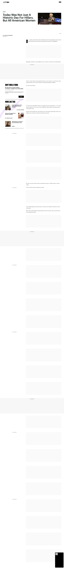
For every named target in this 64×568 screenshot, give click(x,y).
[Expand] (56, 553)
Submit (21, 96)
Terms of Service (20, 92)
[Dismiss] (62, 553)
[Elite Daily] (6, 2)
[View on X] (43, 51)
